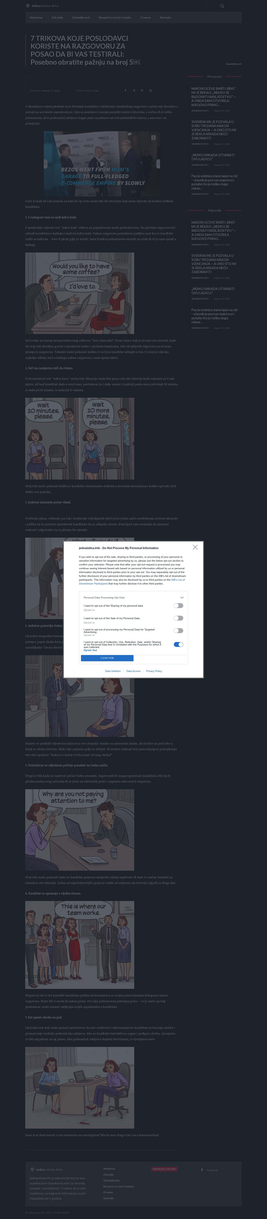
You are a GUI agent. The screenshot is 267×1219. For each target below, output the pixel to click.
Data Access (133, 671)
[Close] (196, 548)
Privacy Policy (154, 671)
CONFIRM (107, 658)
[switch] (178, 605)
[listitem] (133, 598)
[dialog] (133, 609)
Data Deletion (113, 671)
